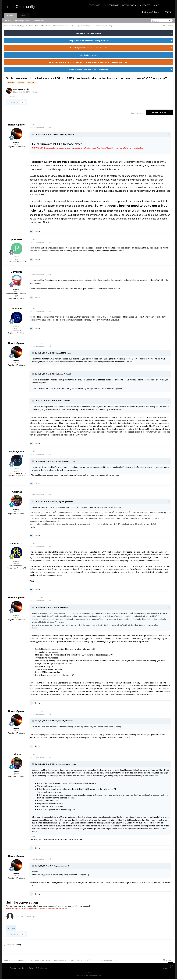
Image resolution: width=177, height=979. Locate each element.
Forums (7, 21)
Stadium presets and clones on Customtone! (88, 70)
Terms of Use (15, 968)
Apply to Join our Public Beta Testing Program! (89, 40)
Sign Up (168, 12)
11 (17, 259)
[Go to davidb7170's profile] (16, 552)
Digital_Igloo (16, 451)
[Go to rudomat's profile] (16, 500)
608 (17, 563)
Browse (10, 15)
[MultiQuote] (31, 231)
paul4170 (16, 239)
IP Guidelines (41, 968)
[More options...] (34, 124)
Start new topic (137, 113)
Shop (156, 5)
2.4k (17, 471)
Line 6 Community (19, 6)
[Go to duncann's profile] (16, 317)
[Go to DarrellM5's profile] (16, 280)
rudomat (17, 491)
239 (17, 511)
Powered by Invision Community (88, 975)
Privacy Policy (28, 968)
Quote (37, 231)
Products (94, 5)
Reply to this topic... (28, 916)
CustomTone (111, 5)
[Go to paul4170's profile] (16, 248)
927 (17, 291)
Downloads (129, 5)
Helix (35, 92)
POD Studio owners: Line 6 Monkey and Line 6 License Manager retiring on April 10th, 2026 (88, 62)
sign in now (63, 906)
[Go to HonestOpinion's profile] (9, 91)
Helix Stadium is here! (88, 55)
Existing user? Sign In (151, 12)
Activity (23, 15)
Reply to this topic (160, 112)
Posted (40, 128)
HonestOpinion (23, 89)
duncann (17, 308)
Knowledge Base (22, 21)
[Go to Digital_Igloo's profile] (16, 460)
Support (144, 5)
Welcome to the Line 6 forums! (88, 33)
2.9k (17, 328)
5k (17, 144)
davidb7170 (16, 543)
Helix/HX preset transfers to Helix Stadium (88, 48)
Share (12, 96)
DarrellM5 (16, 271)
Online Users (39, 21)
